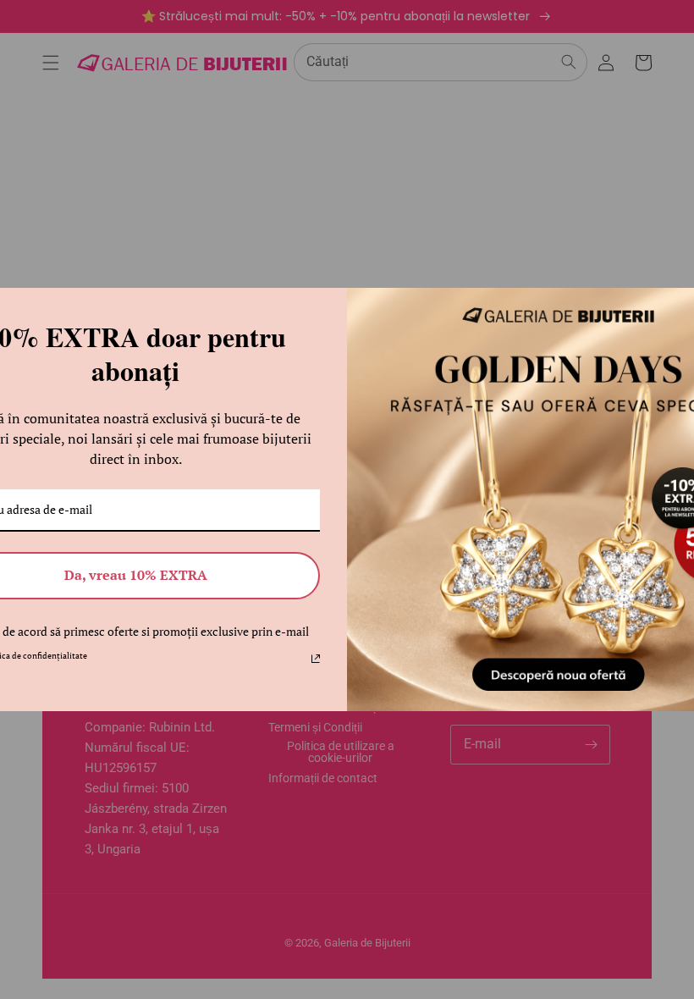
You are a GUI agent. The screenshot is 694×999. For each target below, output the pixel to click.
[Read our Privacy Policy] (316, 659)
